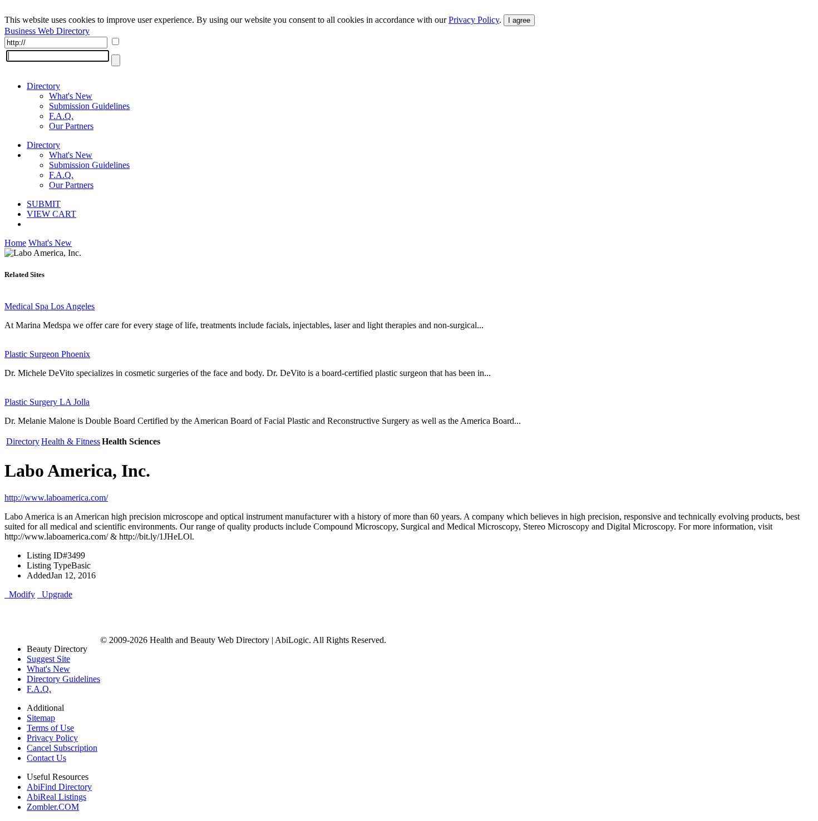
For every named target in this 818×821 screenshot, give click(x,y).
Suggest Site (48, 659)
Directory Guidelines (63, 679)
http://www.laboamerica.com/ (56, 497)
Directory (43, 86)
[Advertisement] (134, 616)
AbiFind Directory (59, 787)
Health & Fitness (70, 441)
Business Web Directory (47, 31)
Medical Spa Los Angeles (49, 306)
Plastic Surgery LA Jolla (47, 402)
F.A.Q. (61, 116)
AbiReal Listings (56, 797)
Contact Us (46, 758)
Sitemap (41, 718)
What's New (70, 96)
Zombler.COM (53, 807)
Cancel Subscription (62, 748)
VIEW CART (51, 214)
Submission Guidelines (89, 106)
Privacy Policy (474, 19)
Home (15, 243)
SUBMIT (44, 204)
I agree (519, 20)
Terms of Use (50, 728)
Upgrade (54, 594)
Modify (19, 594)
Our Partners (71, 126)
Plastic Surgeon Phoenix (47, 354)
